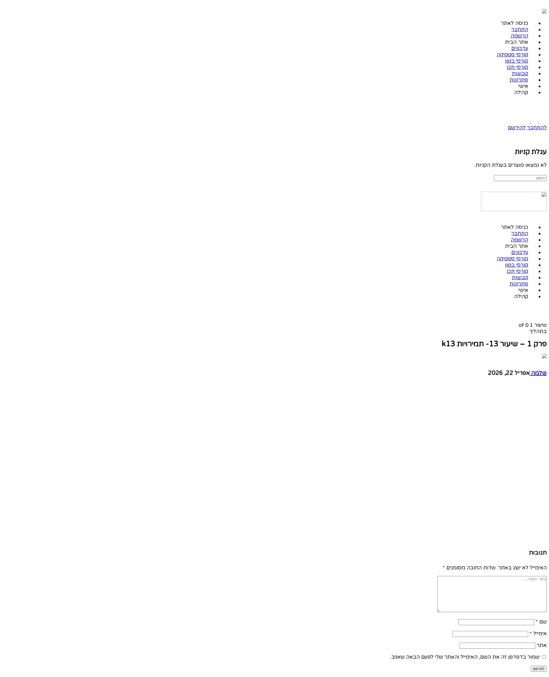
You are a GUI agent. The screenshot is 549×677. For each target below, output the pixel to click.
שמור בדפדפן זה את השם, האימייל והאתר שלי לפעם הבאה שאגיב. (465, 657)
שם (541, 622)
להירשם (517, 127)
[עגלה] (543, 139)
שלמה (538, 373)
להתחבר (537, 127)
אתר (542, 645)
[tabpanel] (409, 464)
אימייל (538, 633)
